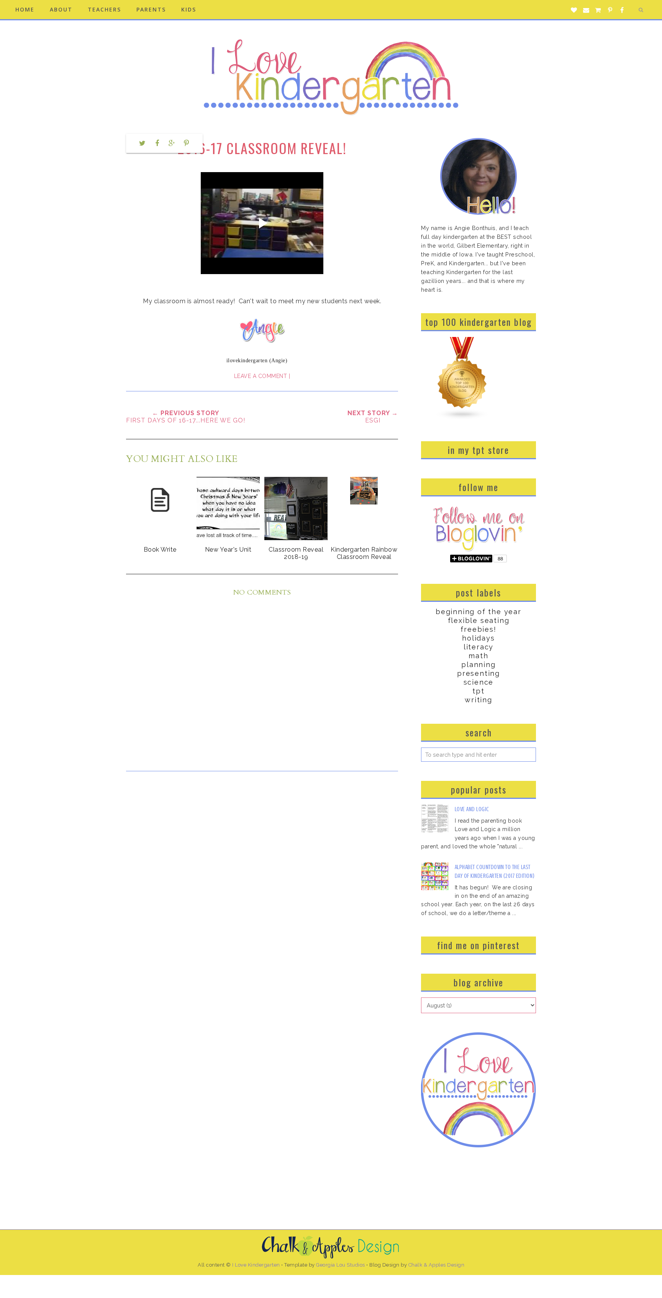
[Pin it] (186, 143)
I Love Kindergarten (256, 1265)
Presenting (478, 673)
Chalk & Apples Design (436, 1265)
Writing (478, 700)
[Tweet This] (142, 143)
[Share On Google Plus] (172, 143)
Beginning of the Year (478, 612)
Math (478, 656)
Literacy (478, 647)
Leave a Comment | (262, 376)
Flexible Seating (479, 620)
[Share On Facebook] (157, 143)
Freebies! (478, 629)
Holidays (478, 638)
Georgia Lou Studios (340, 1265)
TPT (478, 691)
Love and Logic (472, 809)
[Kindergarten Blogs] (462, 417)
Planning (478, 665)
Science (479, 682)
